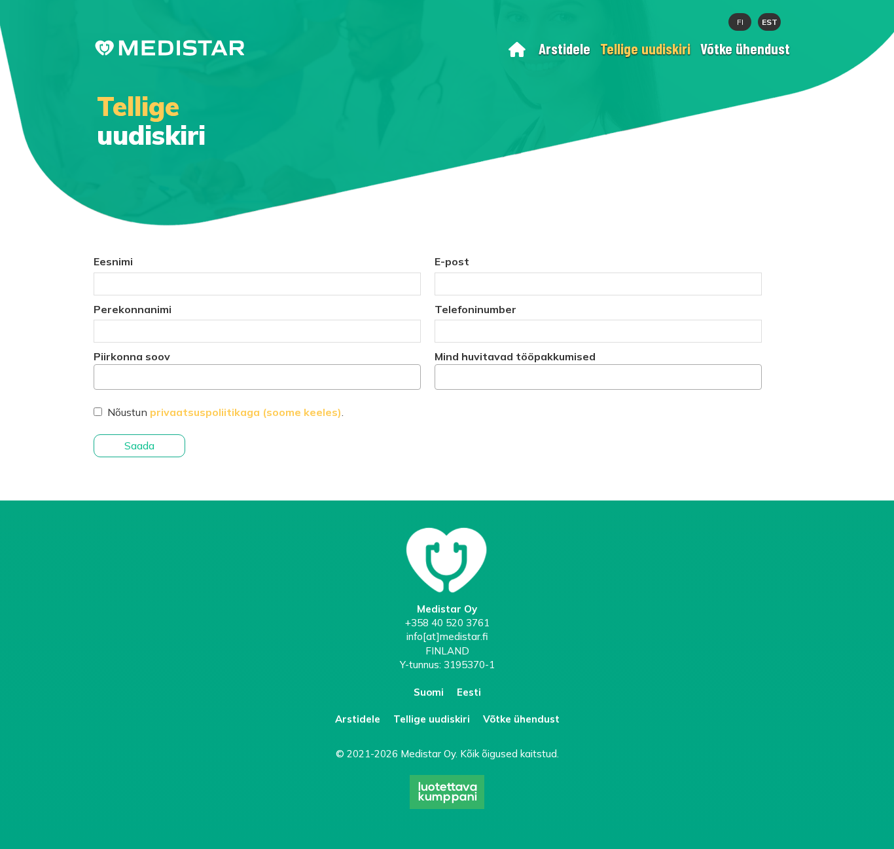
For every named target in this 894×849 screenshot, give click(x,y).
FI (740, 22)
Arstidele (564, 48)
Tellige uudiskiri (645, 48)
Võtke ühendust (745, 48)
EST (770, 22)
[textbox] (101, 375)
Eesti (469, 692)
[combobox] (257, 377)
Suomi (429, 692)
